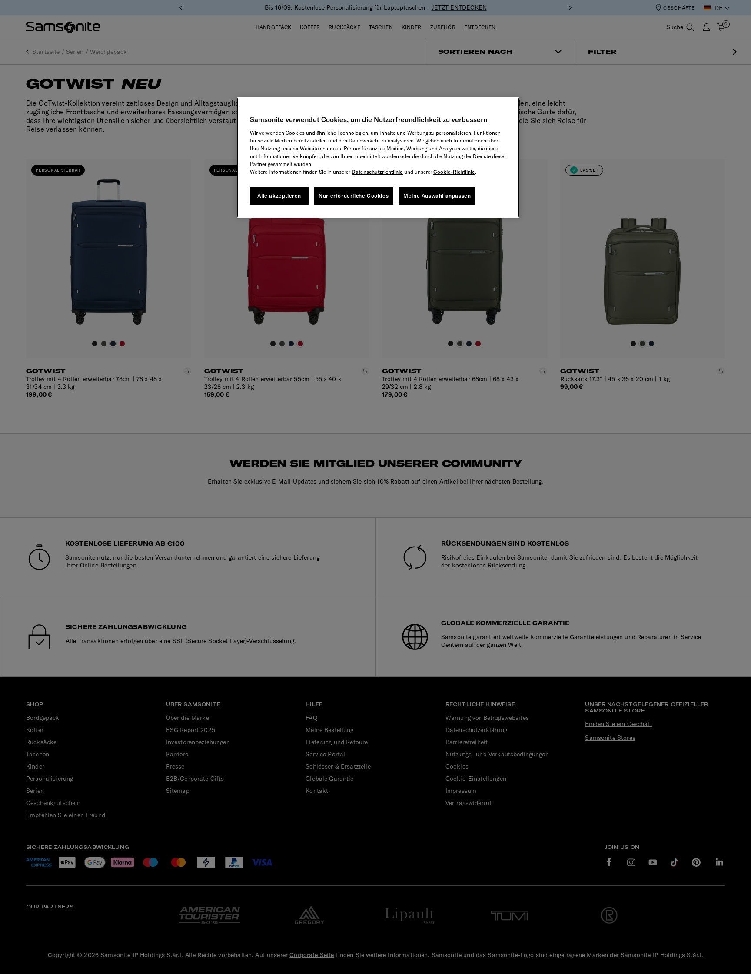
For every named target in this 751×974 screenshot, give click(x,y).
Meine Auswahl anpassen (437, 195)
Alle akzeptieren (279, 195)
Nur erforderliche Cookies (354, 195)
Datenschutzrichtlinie (377, 172)
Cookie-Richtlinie (454, 172)
